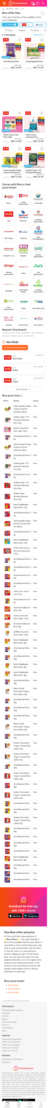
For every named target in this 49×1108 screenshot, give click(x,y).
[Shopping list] (38, 3)
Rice (17, 9)
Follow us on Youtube (10, 1048)
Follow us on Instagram (11, 1045)
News (4, 1031)
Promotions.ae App (9, 1022)
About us (5, 1025)
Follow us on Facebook (11, 1042)
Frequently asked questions (12, 1010)
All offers (9, 9)
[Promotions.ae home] (18, 3)
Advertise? (6, 1013)
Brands (4, 1019)
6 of (8, 35)
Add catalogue (7, 1028)
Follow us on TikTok (10, 1051)
